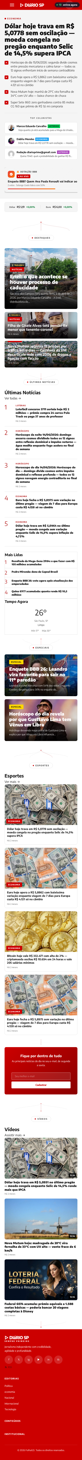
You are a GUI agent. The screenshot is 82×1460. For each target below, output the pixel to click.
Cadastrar (41, 1084)
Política (9, 1385)
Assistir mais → (15, 1135)
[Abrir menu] (12, 5)
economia (10, 1391)
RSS (10, 1367)
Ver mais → (12, 782)
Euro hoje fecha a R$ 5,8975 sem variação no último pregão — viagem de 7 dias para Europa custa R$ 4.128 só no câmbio (46, 503)
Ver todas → (13, 398)
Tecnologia (10, 1409)
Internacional (12, 1403)
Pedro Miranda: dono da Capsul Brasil (35, 571)
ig (29, 1359)
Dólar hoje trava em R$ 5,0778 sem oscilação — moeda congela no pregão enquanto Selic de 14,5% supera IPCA (40, 39)
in (48, 1359)
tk (58, 1359)
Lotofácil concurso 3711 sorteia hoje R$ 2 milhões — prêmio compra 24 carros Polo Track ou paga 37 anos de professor (43, 413)
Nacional (9, 1397)
